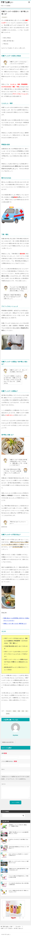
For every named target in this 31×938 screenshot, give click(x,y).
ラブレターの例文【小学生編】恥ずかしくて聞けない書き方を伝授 (19, 876)
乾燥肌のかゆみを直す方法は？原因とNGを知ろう (8, 742)
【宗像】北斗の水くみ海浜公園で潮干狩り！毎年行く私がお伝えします (19, 869)
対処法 (14, 711)
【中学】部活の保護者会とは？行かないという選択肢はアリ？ (19, 847)
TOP (7, 926)
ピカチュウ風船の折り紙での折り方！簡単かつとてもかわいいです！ (19, 891)
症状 (23, 711)
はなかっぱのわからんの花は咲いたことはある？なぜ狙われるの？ (19, 855)
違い (27, 711)
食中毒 (7, 713)
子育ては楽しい (7, 2)
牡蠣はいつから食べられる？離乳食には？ (15, 623)
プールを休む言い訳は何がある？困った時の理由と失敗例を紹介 (19, 884)
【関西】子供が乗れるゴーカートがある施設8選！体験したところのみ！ (19, 833)
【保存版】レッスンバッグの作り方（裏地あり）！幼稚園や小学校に (18, 825)
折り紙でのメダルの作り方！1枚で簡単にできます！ (18, 840)
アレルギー (4, 17)
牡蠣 (19, 711)
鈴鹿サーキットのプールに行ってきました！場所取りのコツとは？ (19, 862)
